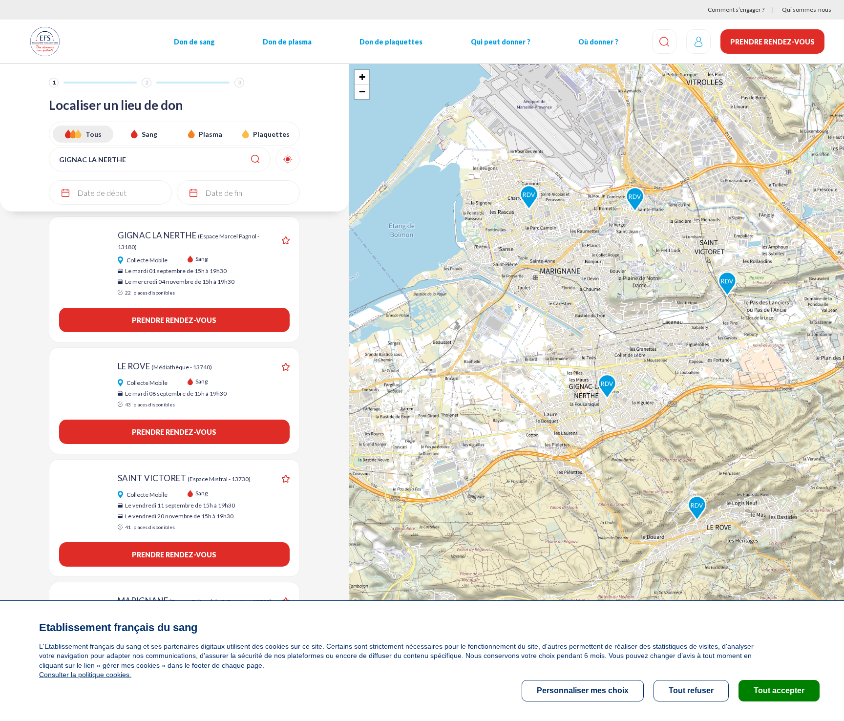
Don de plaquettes (390, 42)
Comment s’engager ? (736, 9)
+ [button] (362, 77)
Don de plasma (287, 42)
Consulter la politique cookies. (85, 675)
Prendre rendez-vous (772, 42)
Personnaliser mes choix (583, 690)
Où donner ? (598, 42)
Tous (93, 134)
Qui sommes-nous (806, 9)
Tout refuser (691, 690)
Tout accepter (779, 690)
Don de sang (194, 42)
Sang (149, 134)
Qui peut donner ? (500, 42)
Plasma (210, 134)
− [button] (362, 91)
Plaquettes (271, 134)
